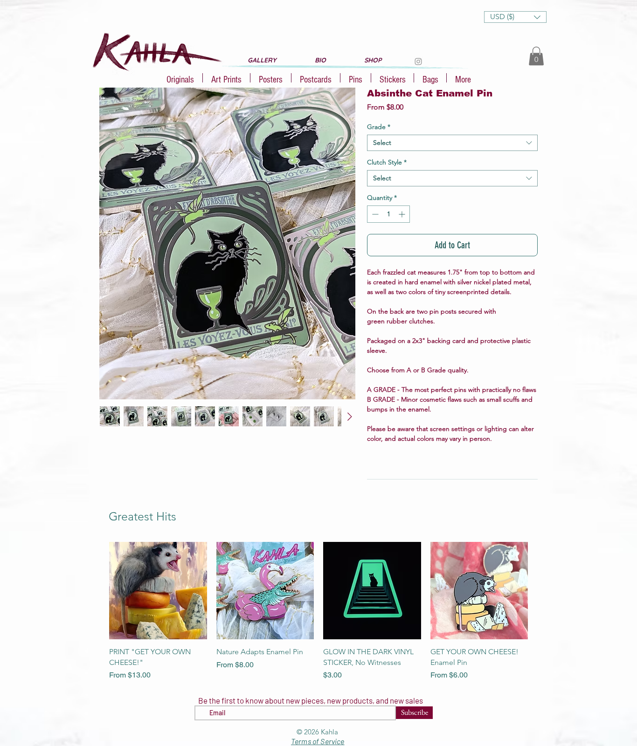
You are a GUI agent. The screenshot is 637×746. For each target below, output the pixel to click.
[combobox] (452, 143)
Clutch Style (387, 162)
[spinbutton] (388, 214)
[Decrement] (374, 214)
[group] (318, 611)
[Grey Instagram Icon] (418, 61)
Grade (378, 127)
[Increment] (403, 214)
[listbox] (515, 17)
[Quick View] (158, 591)
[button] (515, 17)
